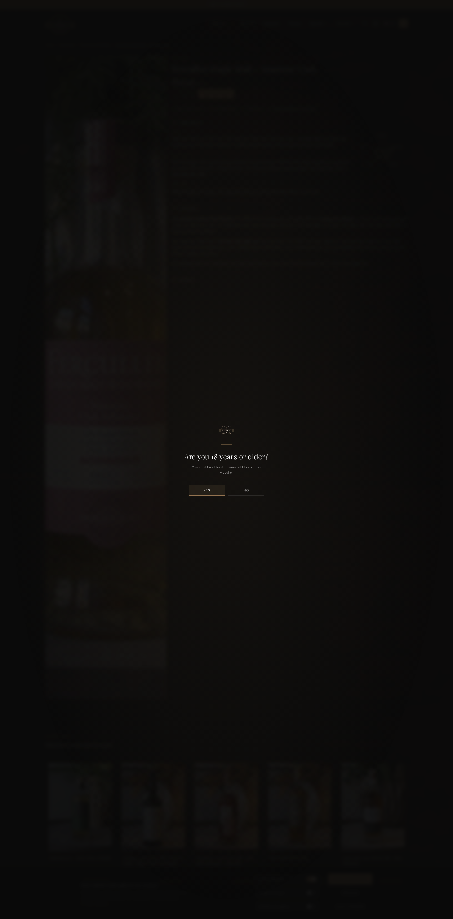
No (246, 490)
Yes (207, 490)
